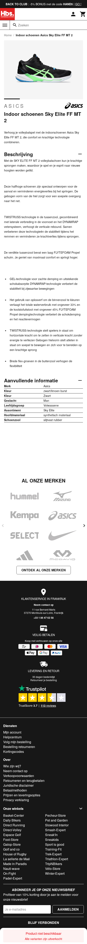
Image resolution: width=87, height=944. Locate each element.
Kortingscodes (13, 751)
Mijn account (12, 732)
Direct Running (14, 825)
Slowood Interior (57, 825)
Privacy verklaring (16, 800)
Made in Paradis (15, 863)
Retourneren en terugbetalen (24, 780)
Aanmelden (68, 909)
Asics (14, 106)
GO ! (78, 4)
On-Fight (9, 873)
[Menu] (5, 25)
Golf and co (11, 849)
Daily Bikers (12, 820)
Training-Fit (53, 849)
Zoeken (23, 25)
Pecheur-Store (55, 815)
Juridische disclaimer (18, 785)
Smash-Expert (55, 830)
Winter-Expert (55, 873)
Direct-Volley (12, 830)
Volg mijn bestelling (17, 742)
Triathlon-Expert (56, 859)
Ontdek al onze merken (43, 570)
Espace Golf (12, 834)
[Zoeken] (14, 25)
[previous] (3, 525)
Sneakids (52, 839)
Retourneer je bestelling (43, 680)
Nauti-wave (11, 868)
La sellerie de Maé (16, 859)
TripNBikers (53, 863)
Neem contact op (43, 604)
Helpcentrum (12, 737)
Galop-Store (12, 844)
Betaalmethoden (15, 790)
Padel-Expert (12, 878)
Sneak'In (51, 834)
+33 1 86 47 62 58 (44, 617)
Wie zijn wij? (12, 766)
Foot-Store (10, 839)
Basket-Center (13, 815)
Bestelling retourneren (19, 746)
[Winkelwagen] (83, 14)
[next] (84, 525)
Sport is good (54, 844)
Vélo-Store (52, 868)
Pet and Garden (56, 820)
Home (8, 35)
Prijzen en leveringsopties (21, 795)
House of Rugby (15, 854)
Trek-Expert (53, 854)
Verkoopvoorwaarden (18, 775)
